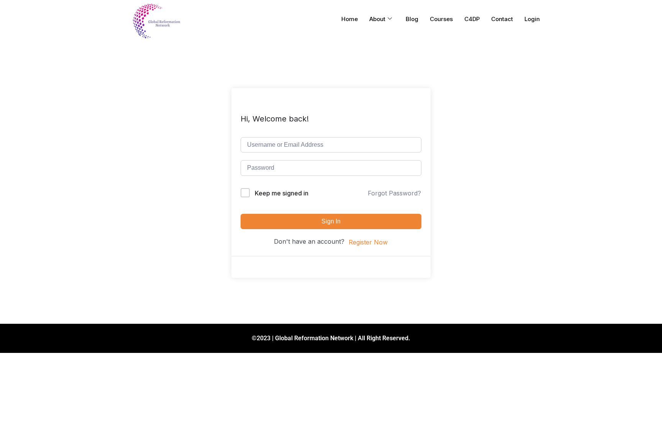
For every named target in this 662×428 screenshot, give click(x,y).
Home (349, 19)
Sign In (331, 221)
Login (532, 19)
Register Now (368, 242)
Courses (441, 19)
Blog (412, 19)
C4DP (472, 19)
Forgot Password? (394, 193)
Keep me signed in (281, 193)
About (377, 19)
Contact (502, 19)
